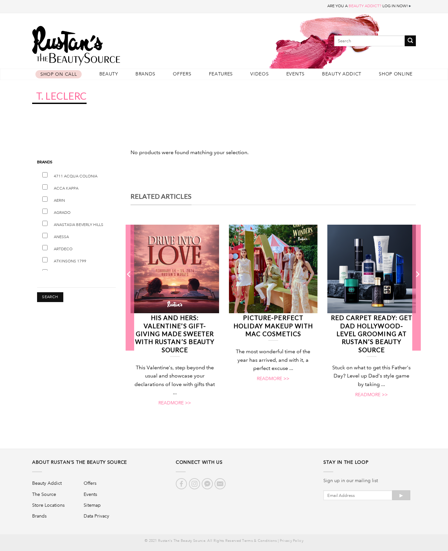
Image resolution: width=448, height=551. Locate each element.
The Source (44, 494)
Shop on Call (58, 74)
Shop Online (396, 74)
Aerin (59, 200)
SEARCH (50, 297)
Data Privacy (96, 516)
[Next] (417, 287)
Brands (145, 74)
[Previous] (129, 287)
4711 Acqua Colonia (75, 176)
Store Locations (48, 505)
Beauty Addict (341, 74)
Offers (182, 74)
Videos (259, 74)
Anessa (61, 237)
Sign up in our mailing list (350, 480)
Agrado (62, 212)
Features (221, 74)
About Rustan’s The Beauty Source (79, 462)
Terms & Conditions (259, 541)
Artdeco (63, 249)
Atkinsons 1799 (70, 261)
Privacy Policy (291, 541)
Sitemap (92, 505)
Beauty (108, 74)
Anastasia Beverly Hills (78, 224)
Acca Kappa (66, 188)
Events (295, 74)
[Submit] (410, 40)
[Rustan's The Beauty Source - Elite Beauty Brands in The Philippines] (106, 43)
